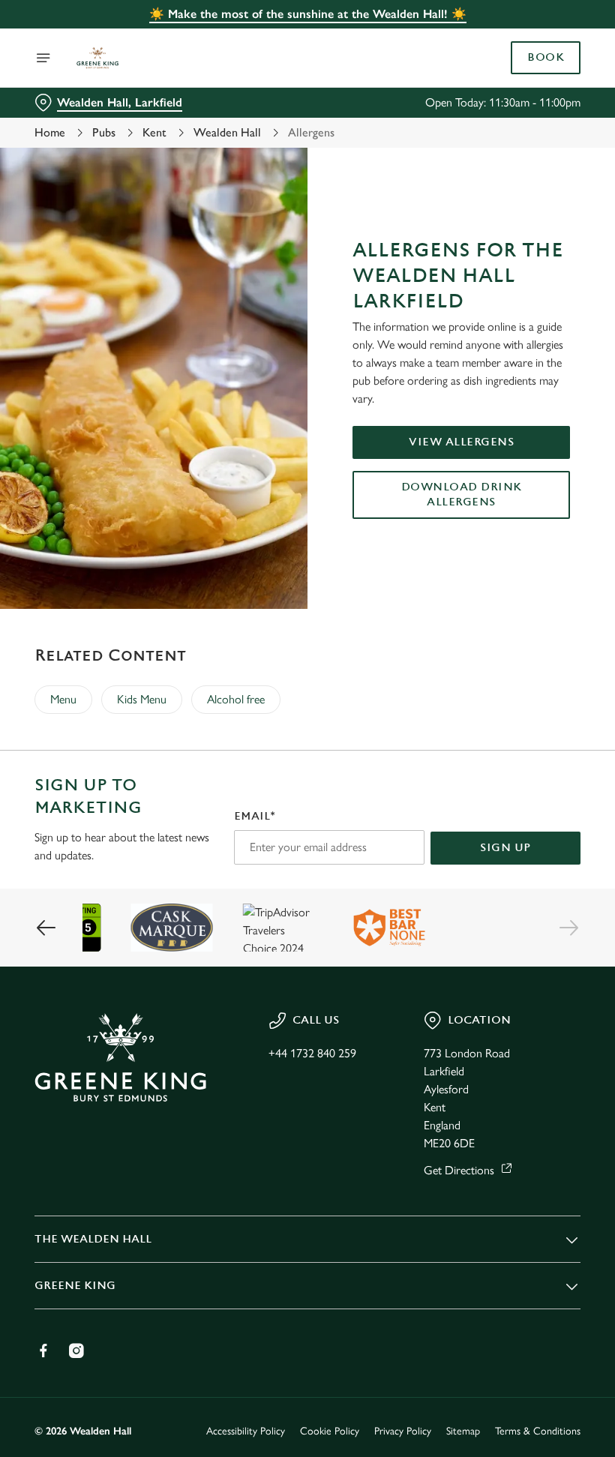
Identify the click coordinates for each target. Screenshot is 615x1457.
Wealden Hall (227, 132)
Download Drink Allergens (461, 494)
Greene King (75, 1285)
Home (49, 132)
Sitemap (463, 1431)
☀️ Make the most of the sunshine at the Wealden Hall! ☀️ (307, 14)
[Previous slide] (46, 928)
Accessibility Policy (245, 1431)
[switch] (232, 781)
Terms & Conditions (537, 1431)
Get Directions (459, 1170)
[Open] (43, 58)
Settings (547, 836)
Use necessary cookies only (304, 883)
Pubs (104, 132)
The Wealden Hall (93, 1239)
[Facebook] (43, 1351)
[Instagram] (77, 1351)
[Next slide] (568, 928)
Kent (154, 132)
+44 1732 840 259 (312, 1053)
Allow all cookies (502, 883)
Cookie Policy (329, 1431)
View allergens (461, 442)
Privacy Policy (402, 1431)
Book (545, 57)
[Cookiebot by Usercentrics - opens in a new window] (532, 561)
